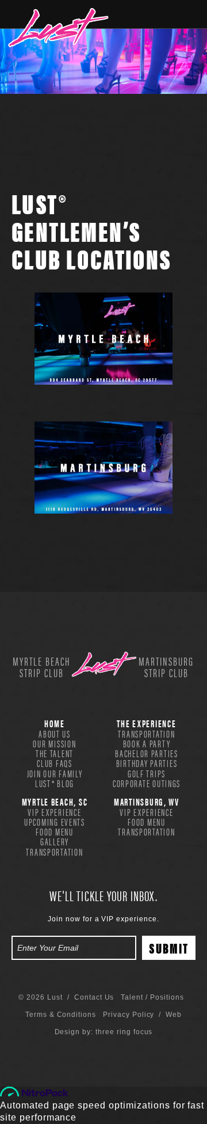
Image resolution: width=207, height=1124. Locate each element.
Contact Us (94, 997)
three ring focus (123, 1032)
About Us (55, 734)
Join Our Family (55, 773)
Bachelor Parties (146, 753)
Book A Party (147, 743)
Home (54, 723)
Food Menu (55, 831)
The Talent (55, 753)
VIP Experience (54, 812)
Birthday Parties (147, 763)
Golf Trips (147, 773)
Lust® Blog (54, 783)
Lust (58, 27)
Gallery (54, 841)
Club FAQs (54, 763)
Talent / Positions (152, 997)
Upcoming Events (54, 822)
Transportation (146, 734)
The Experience (146, 723)
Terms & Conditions (60, 1015)
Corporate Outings (147, 783)
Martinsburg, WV (146, 801)
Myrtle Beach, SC (55, 801)
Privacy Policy (128, 1015)
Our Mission (54, 743)
